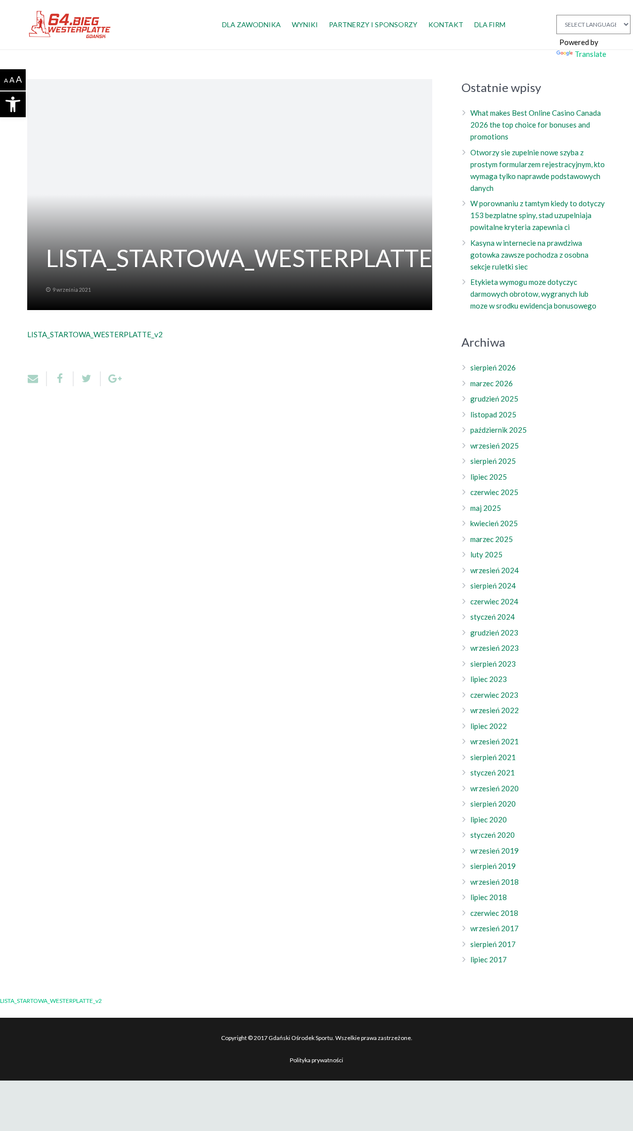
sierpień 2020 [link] (493, 803)
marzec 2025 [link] (491, 539)
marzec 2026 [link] (491, 383)
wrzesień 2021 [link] (494, 741)
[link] (13, 104)
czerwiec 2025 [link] (494, 492)
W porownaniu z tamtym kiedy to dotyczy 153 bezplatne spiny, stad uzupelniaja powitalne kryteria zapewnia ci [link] (537, 215)
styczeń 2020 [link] (492, 834)
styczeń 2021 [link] (492, 772)
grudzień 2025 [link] (494, 398)
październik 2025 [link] (498, 429)
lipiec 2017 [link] (488, 959)
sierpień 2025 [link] (493, 460)
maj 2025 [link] (485, 507)
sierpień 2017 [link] (493, 944)
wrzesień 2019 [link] (494, 850)
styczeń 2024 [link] (492, 616)
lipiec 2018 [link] (488, 897)
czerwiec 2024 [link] (494, 601)
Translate (590, 53)
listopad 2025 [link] (493, 414)
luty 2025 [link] (486, 554)
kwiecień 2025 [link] (494, 523)
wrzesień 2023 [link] (494, 647)
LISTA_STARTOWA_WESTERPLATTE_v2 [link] (95, 334)
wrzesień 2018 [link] (494, 881)
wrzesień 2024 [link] (494, 570)
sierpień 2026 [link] (493, 367)
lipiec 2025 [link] (488, 476)
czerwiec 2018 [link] (494, 912)
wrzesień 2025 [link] (494, 445)
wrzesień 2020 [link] (494, 788)
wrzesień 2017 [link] (494, 928)
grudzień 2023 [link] (494, 632)
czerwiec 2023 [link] (494, 694)
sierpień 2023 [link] (493, 663)
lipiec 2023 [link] (488, 679)
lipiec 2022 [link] (488, 726)
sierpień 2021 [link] (493, 757)
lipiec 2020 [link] (488, 819)
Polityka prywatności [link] (316, 1060)
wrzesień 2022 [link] (494, 710)
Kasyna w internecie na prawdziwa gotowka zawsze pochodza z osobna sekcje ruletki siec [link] (529, 254)
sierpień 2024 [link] (493, 585)
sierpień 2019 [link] (493, 865)
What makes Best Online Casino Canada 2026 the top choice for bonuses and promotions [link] (535, 124)
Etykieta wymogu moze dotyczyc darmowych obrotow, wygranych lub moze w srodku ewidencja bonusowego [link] (533, 293)
